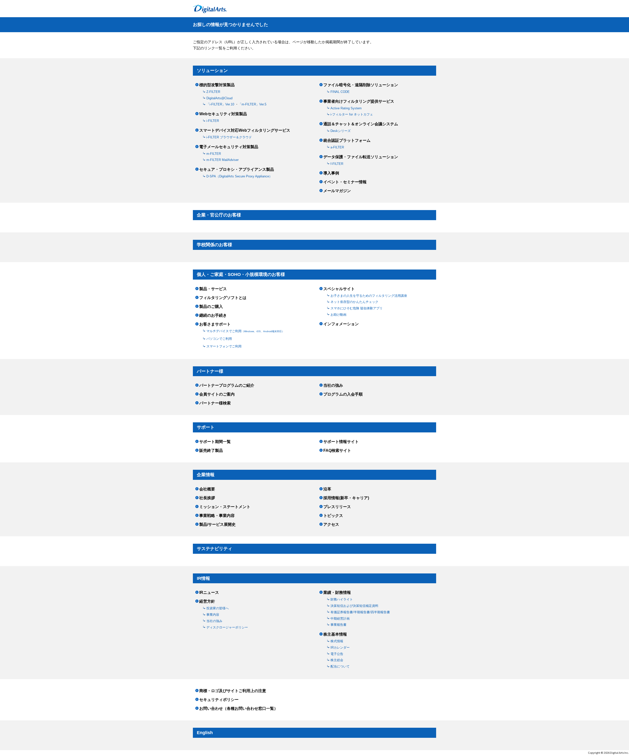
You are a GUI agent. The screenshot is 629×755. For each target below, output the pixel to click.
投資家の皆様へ (217, 608)
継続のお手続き (213, 315)
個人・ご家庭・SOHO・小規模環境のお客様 (241, 274)
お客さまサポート (215, 324)
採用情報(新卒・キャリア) (346, 498)
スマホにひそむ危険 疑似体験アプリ (356, 308)
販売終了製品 (211, 451)
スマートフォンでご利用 (224, 346)
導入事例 (331, 173)
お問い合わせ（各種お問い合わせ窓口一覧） (238, 709)
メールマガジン (337, 191)
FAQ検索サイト (337, 451)
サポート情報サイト (341, 442)
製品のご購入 (211, 307)
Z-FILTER (213, 92)
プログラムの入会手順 (343, 394)
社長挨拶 (207, 498)
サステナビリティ (214, 548)
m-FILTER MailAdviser (222, 160)
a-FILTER (337, 147)
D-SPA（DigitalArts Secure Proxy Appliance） (239, 176)
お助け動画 (338, 314)
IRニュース (209, 593)
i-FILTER (212, 121)
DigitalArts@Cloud (219, 98)
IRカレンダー (340, 647)
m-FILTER (213, 154)
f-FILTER (336, 164)
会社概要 (207, 489)
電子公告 (336, 654)
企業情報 (205, 474)
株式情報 (336, 641)
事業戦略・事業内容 (217, 516)
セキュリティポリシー (219, 700)
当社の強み (333, 385)
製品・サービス (213, 289)
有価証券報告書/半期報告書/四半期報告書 (360, 612)
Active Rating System (346, 108)
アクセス (331, 525)
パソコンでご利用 (219, 339)
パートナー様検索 (215, 403)
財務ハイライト (341, 599)
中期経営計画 (340, 618)
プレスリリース (337, 507)
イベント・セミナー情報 (345, 182)
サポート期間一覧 (215, 442)
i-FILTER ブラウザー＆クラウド (229, 137)
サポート (205, 427)
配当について (340, 666)
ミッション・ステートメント (224, 507)
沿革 (327, 489)
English (205, 732)
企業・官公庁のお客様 (219, 215)
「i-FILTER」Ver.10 (220, 104)
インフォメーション (341, 324)
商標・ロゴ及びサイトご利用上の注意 (232, 691)
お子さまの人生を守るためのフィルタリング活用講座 (368, 296)
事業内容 (212, 614)
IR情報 (203, 578)
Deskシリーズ (340, 131)
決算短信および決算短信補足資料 (354, 606)
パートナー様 (210, 371)
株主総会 (336, 660)
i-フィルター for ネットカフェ (351, 114)
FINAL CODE (340, 92)
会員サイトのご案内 (217, 394)
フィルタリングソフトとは (222, 298)
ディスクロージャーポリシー (227, 627)
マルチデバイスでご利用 (245, 331)
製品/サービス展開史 (217, 525)
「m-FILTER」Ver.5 (252, 104)
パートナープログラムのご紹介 (226, 385)
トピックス (333, 516)
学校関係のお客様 (214, 244)
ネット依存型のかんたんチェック (354, 302)
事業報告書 (338, 625)
